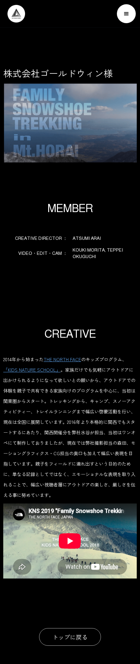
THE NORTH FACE (62, 359)
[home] (14, 14)
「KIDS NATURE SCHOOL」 (32, 369)
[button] (126, 13)
